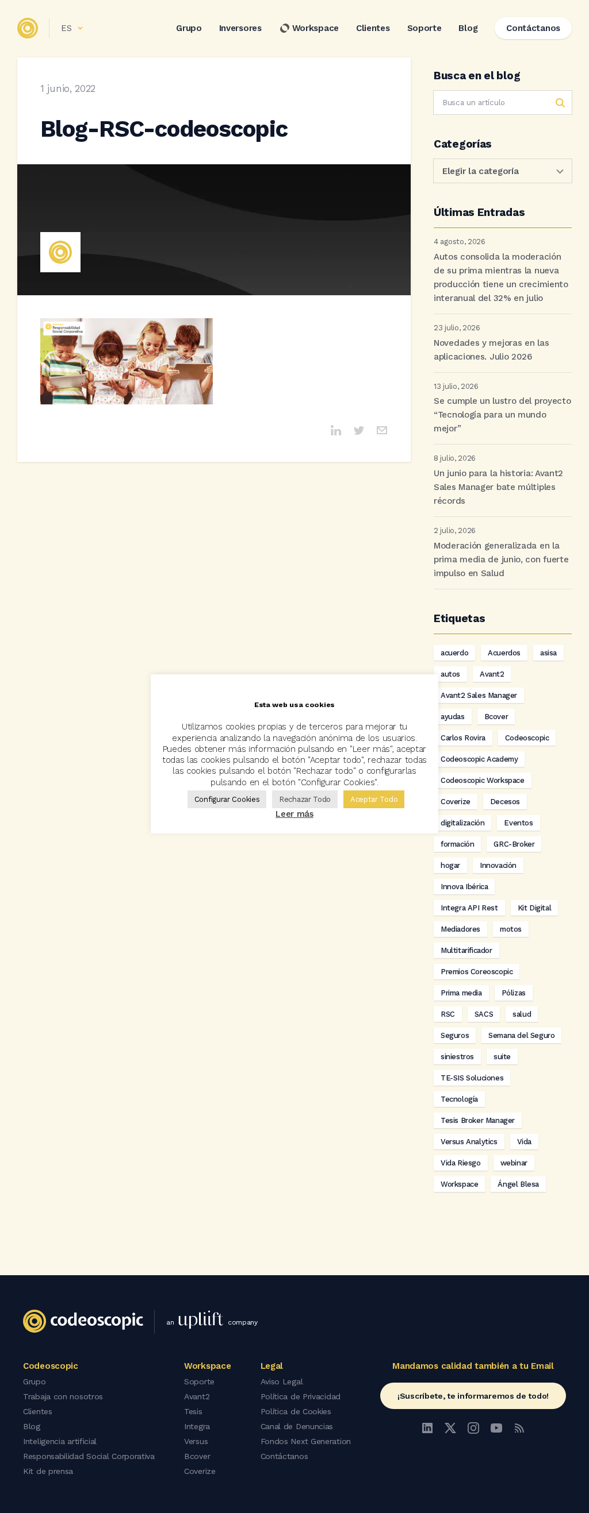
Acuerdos (504, 653)
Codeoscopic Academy (479, 759)
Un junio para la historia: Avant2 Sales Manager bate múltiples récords (498, 487)
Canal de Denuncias (297, 1426)
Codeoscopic (527, 738)
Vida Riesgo (461, 1163)
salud (521, 1014)
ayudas (453, 716)
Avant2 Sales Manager (479, 695)
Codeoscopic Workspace (483, 780)
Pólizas (514, 993)
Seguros (455, 1035)
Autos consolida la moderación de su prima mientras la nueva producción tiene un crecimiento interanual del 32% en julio (501, 277)
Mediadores (460, 929)
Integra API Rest (469, 908)
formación (457, 844)
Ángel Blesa (518, 1184)
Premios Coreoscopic (476, 971)
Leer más (294, 814)
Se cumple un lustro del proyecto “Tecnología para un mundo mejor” (502, 415)
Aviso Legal (282, 1381)
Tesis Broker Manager (478, 1120)
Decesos (505, 801)
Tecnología (459, 1099)
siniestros (457, 1056)
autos (450, 674)
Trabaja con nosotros (63, 1396)
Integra (197, 1426)
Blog (467, 28)
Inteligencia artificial (60, 1441)
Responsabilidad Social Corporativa (89, 1456)
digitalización (462, 823)
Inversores (240, 28)
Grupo (189, 28)
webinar (513, 1163)
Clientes (373, 28)
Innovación (498, 865)
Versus (196, 1441)
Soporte (424, 28)
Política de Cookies (296, 1411)
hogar (450, 865)
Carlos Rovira (463, 738)
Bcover (496, 716)
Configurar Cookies (227, 799)
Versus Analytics (469, 1141)
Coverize (456, 801)
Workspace (315, 28)
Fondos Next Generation (306, 1441)
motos (511, 929)
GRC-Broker (514, 844)
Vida (524, 1141)
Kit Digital (535, 908)
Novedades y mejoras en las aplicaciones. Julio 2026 (491, 350)
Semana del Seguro (521, 1035)
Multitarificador (466, 950)
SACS (484, 1014)
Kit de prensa (48, 1471)
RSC (448, 1014)
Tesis (193, 1411)
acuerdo (454, 653)
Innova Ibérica (464, 886)
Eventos (518, 823)
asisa (548, 653)
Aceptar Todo (373, 799)
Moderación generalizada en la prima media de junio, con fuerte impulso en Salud (501, 559)
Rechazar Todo (305, 799)
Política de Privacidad (301, 1396)
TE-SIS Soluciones (472, 1078)
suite (502, 1056)
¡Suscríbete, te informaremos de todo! (473, 1395)
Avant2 (492, 674)
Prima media (461, 993)
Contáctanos (284, 1456)
